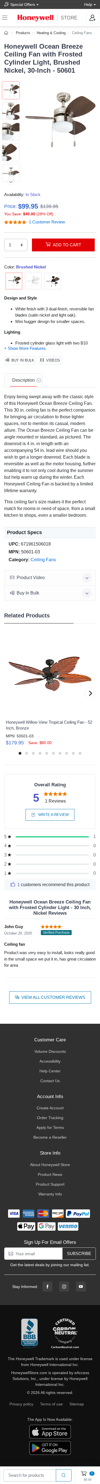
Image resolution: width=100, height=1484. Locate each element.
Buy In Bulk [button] (28, 593)
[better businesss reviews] (29, 1333)
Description (23, 380)
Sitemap (76, 1404)
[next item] (11, 181)
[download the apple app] (50, 1431)
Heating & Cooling (51, 33)
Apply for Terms (50, 1127)
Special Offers (22, 4)
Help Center (50, 1071)
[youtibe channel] (81, 1287)
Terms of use (51, 1404)
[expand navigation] (4, 17)
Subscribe (79, 1253)
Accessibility (50, 1061)
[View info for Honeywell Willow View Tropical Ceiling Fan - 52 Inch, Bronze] (50, 674)
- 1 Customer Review (45, 222)
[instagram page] (64, 1287)
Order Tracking (50, 1117)
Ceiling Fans (82, 33)
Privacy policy (21, 1404)
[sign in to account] (92, 17)
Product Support (50, 1184)
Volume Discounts (50, 1051)
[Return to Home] (6, 33)
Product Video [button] (31, 577)
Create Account (50, 1108)
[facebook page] (47, 1287)
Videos (53, 360)
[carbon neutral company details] (65, 1333)
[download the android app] (50, 1447)
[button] (58, 119)
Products (23, 33)
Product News (50, 1174)
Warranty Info (50, 1194)
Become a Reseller (50, 1137)
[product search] (64, 1475)
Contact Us (50, 1081)
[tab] (23, 380)
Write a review (53, 815)
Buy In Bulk (22, 360)
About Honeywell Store (50, 1164)
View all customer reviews (53, 997)
